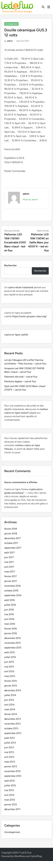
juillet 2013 (10, 742)
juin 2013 (9, 747)
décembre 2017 (12, 538)
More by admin (30, 199)
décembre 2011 (12, 809)
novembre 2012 (12, 771)
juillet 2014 (10, 695)
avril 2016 (9, 619)
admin (10, 41)
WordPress (19, 856)
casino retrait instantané (20, 287)
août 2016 (9, 600)
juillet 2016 (10, 604)
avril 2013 (9, 757)
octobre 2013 (11, 728)
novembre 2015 (12, 642)
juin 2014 (9, 699)
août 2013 (9, 738)
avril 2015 (9, 671)
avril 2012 (9, 795)
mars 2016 (9, 623)
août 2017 (9, 552)
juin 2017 (9, 557)
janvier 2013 (10, 766)
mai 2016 (9, 614)
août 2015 (9, 652)
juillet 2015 (10, 657)
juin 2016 (9, 609)
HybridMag (36, 856)
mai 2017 (9, 562)
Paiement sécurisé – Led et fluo (20, 376)
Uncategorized (11, 24)
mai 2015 (9, 666)
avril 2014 (9, 704)
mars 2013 (9, 761)
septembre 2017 (12, 547)
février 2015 (10, 680)
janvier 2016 (10, 633)
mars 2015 (9, 676)
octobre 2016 (11, 590)
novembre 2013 (12, 723)
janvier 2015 (10, 685)
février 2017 (10, 576)
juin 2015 (9, 661)
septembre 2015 (12, 647)
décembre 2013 (12, 719)
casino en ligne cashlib (16, 334)
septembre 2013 (12, 733)
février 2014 (10, 714)
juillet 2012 (10, 785)
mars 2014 (9, 709)
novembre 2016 (12, 585)
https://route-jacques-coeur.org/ (29, 316)
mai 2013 (9, 752)
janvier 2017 (10, 581)
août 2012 (9, 780)
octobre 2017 (11, 543)
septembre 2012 (12, 776)
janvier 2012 (10, 804)
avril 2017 (9, 566)
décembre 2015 (12, 638)
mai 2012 (9, 790)
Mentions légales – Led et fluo (20, 381)
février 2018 (10, 528)
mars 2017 (9, 571)
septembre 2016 (12, 595)
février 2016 (10, 628)
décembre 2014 (12, 690)
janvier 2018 (10, 533)
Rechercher (10, 265)
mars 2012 (9, 799)
